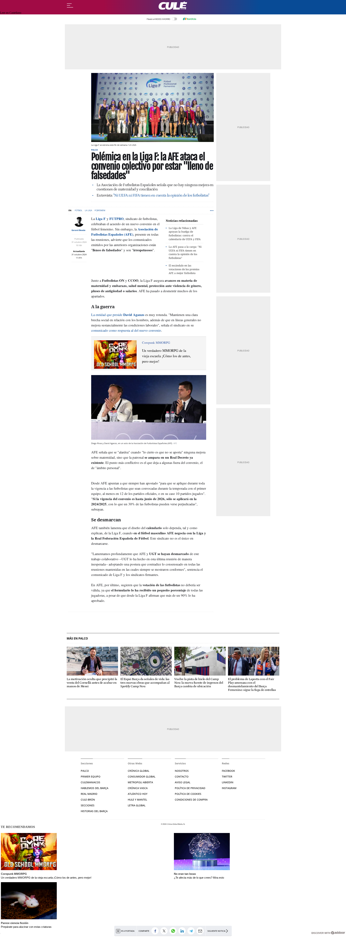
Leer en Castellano (10, 12)
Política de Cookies (188, 794)
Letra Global (136, 805)
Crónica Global (138, 770)
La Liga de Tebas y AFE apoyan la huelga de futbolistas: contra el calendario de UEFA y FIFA (185, 233)
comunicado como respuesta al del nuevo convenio (126, 330)
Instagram (229, 788)
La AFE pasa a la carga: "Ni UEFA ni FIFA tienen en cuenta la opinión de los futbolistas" (185, 252)
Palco (94, 150)
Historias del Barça (94, 811)
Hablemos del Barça (94, 788)
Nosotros (182, 770)
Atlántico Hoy (137, 794)
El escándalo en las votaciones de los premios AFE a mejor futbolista (184, 269)
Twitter (227, 776)
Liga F (101, 218)
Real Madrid (89, 794)
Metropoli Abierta (140, 782)
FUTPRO (116, 218)
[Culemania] (173, 6)
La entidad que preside (117, 314)
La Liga (88, 210)
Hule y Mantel (137, 799)
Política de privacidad (190, 788)
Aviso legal (182, 782)
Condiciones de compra (191, 799)
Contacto (181, 776)
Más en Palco (77, 638)
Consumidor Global (141, 776)
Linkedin (227, 782)
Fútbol (78, 210)
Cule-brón (88, 799)
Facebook (228, 770)
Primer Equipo (90, 776)
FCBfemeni (100, 210)
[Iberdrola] (189, 19)
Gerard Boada (78, 230)
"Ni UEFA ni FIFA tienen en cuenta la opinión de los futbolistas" (161, 195)
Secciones (87, 805)
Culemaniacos (90, 782)
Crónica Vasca (138, 788)
